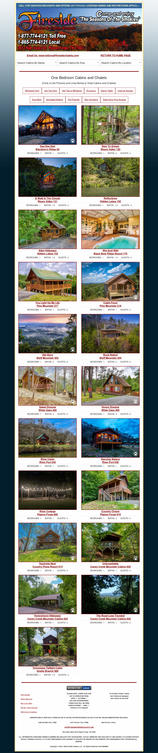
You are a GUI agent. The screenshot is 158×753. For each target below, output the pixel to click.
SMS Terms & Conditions (29, 712)
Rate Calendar (25, 695)
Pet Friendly (74, 99)
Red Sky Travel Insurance (29, 707)
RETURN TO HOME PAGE (116, 55)
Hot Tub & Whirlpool (72, 90)
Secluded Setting (54, 99)
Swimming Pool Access (114, 99)
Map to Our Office (26, 703)
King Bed (36, 99)
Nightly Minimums (26, 699)
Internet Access (125, 90)
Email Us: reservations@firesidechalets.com (53, 55)
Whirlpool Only (32, 90)
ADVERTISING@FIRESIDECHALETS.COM (79, 727)
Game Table (107, 90)
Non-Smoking (91, 99)
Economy (91, 90)
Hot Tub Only (50, 90)
